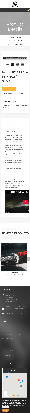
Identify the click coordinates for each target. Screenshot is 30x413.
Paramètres (5, 407)
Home (12, 37)
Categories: (6, 105)
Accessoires (16, 105)
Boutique (19, 37)
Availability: (6, 101)
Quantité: (5, 86)
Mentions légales (8, 338)
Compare (20, 93)
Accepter (5, 410)
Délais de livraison (8, 125)
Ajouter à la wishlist (7, 93)
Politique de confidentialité (11, 342)
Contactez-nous (8, 327)
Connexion (7, 355)
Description (6, 120)
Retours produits (8, 330)
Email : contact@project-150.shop (16, 313)
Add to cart (9, 89)
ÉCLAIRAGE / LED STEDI (16, 40)
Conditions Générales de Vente (12, 334)
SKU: (3, 98)
